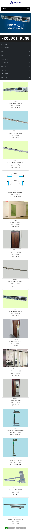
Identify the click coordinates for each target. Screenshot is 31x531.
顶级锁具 (3, 70)
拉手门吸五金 (4, 74)
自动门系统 (4, 44)
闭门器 (3, 51)
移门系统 (3, 66)
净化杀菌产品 (4, 59)
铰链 (2, 55)
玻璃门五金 (4, 77)
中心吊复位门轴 (5, 47)
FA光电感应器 (4, 62)
